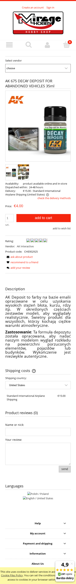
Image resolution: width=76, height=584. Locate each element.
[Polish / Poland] (38, 493)
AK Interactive (25, 246)
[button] (9, 45)
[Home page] (38, 22)
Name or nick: (14, 425)
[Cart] (66, 44)
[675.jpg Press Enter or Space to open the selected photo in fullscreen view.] (38, 126)
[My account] (47, 45)
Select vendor (13, 60)
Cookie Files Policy (12, 575)
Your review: (13, 440)
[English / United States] (38, 498)
